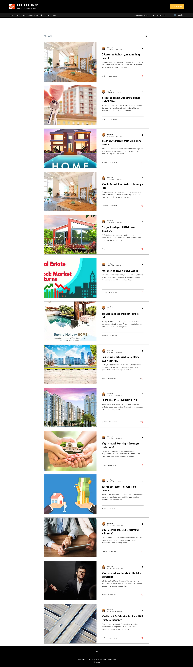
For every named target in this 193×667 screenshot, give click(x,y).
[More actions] (143, 48)
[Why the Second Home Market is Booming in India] (70, 191)
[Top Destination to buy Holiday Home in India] (70, 321)
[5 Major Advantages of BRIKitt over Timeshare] (70, 234)
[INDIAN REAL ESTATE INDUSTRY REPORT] (70, 407)
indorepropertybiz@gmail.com (144, 15)
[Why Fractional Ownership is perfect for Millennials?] (70, 537)
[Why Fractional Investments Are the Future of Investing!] (70, 580)
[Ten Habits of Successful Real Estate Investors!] (70, 494)
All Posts (48, 36)
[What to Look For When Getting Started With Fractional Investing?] (70, 623)
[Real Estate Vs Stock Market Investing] (70, 278)
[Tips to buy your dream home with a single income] (70, 148)
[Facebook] (170, 15)
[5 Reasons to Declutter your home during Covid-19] (70, 62)
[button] (146, 36)
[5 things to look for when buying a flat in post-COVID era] (70, 105)
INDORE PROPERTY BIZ (27, 5)
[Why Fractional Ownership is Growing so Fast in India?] (70, 451)
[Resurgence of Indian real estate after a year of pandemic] (70, 364)
